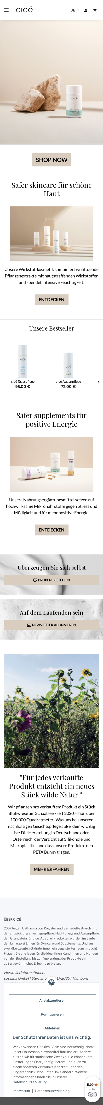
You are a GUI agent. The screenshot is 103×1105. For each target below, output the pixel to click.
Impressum (21, 1091)
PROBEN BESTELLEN (51, 580)
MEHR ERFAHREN (51, 869)
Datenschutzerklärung (30, 1082)
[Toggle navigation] (6, 10)
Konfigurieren (52, 1014)
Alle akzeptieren (52, 1000)
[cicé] (24, 10)
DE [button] (72, 10)
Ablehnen (52, 1028)
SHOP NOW (51, 159)
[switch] (92, 1094)
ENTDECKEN (51, 299)
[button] (86, 10)
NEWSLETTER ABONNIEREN (51, 625)
